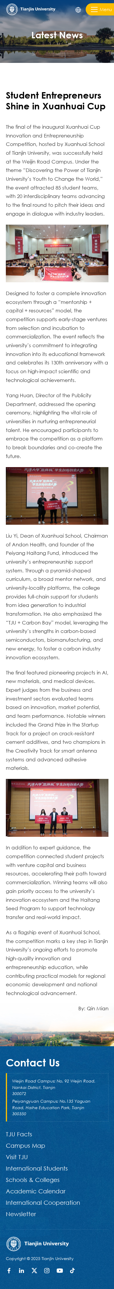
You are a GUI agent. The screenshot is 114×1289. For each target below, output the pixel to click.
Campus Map (25, 1145)
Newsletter (21, 1213)
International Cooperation (43, 1202)
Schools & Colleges (33, 1179)
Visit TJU (17, 1156)
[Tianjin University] (30, 8)
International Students (37, 1168)
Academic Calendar (35, 1191)
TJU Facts (19, 1133)
